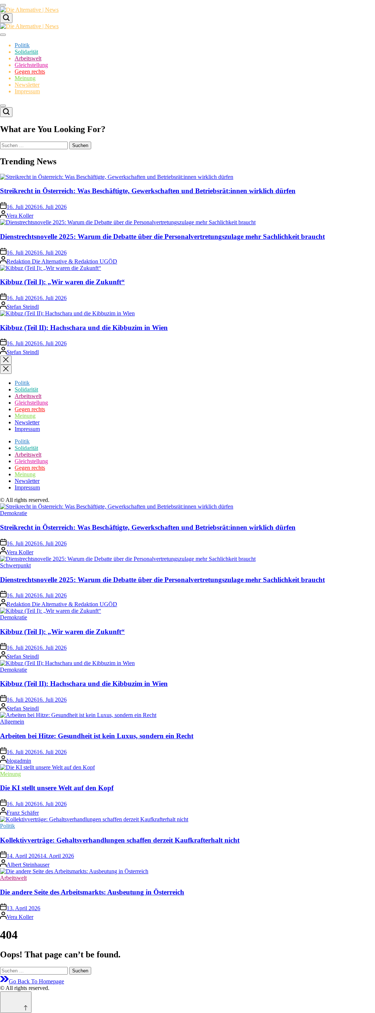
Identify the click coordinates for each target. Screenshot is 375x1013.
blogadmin (19, 761)
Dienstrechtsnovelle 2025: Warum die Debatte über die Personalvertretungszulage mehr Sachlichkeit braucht (162, 236)
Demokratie (13, 513)
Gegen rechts (30, 71)
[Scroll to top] (15, 1002)
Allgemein (12, 722)
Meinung (25, 78)
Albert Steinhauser (28, 865)
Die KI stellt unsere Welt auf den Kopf (57, 788)
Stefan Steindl (23, 307)
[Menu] (3, 5)
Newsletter (27, 85)
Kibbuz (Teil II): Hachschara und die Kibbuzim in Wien (84, 327)
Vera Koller (20, 216)
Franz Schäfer (23, 813)
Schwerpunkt (15, 565)
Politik (22, 45)
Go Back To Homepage (36, 981)
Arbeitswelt (28, 58)
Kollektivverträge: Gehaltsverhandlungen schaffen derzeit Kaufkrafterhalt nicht (120, 840)
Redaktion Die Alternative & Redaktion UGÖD (62, 261)
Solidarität (26, 52)
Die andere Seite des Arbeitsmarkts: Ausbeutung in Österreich (92, 892)
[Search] (6, 18)
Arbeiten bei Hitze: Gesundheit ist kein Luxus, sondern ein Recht (96, 736)
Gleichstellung (31, 65)
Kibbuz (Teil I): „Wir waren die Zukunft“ (62, 282)
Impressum (27, 91)
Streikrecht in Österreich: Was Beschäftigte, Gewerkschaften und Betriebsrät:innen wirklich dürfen (148, 191)
